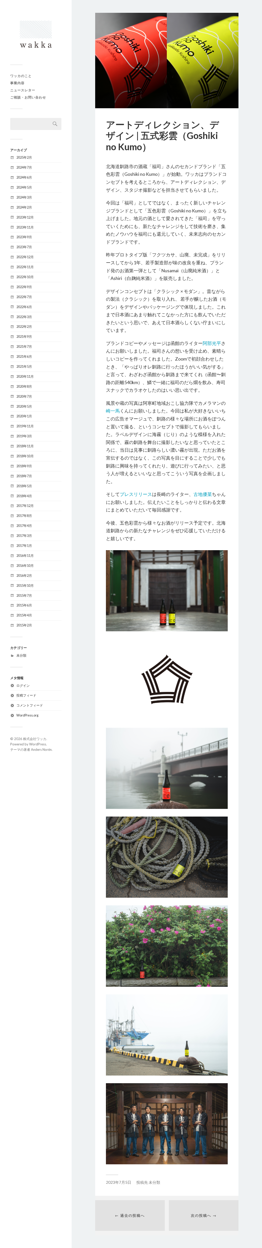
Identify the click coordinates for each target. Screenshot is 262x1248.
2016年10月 (25, 565)
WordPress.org (27, 715)
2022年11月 (25, 267)
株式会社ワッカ (34, 739)
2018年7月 (24, 476)
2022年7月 (24, 297)
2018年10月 (25, 456)
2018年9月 (24, 466)
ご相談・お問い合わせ (28, 97)
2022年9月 (24, 287)
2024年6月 (24, 177)
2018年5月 (24, 486)
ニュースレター (22, 90)
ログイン (23, 685)
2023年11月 (25, 227)
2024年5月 (24, 187)
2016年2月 (24, 575)
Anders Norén (41, 749)
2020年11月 (25, 376)
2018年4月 (24, 496)
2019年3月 (24, 436)
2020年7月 (24, 396)
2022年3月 (24, 317)
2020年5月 (24, 406)
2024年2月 (24, 207)
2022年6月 (24, 307)
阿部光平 (212, 343)
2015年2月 (24, 625)
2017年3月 (24, 536)
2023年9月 (24, 237)
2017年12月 (25, 506)
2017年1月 (24, 546)
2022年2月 (24, 326)
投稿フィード (26, 695)
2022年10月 (25, 277)
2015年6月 (24, 605)
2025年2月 (24, 157)
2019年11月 (25, 426)
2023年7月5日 (118, 1182)
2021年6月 (24, 356)
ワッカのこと (21, 76)
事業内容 (17, 83)
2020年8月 (24, 386)
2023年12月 (25, 217)
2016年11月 (25, 556)
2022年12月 (25, 257)
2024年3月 (24, 197)
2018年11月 (25, 446)
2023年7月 (24, 247)
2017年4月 (24, 526)
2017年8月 (24, 516)
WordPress (37, 744)
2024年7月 (24, 167)
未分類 (21, 655)
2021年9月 (24, 336)
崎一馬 (113, 411)
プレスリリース (136, 494)
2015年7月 (24, 595)
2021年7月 (24, 346)
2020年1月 (24, 416)
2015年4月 (24, 615)
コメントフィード (29, 705)
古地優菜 (202, 494)
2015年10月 (25, 585)
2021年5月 (24, 366)
